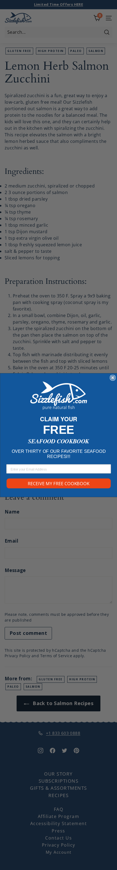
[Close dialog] (112, 377)
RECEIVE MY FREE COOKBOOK (58, 483)
